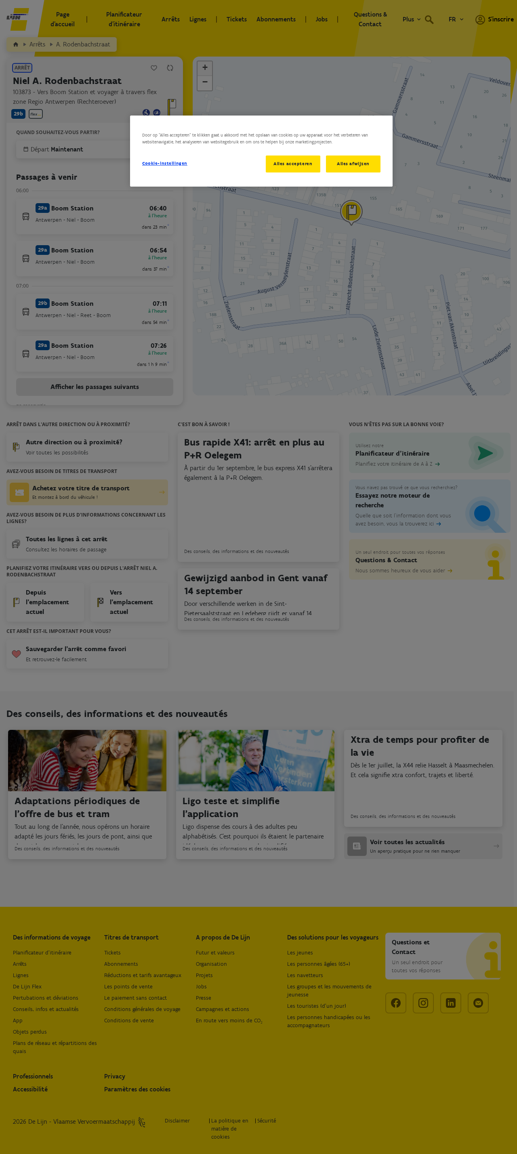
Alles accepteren (292, 163)
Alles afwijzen (353, 163)
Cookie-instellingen (164, 163)
